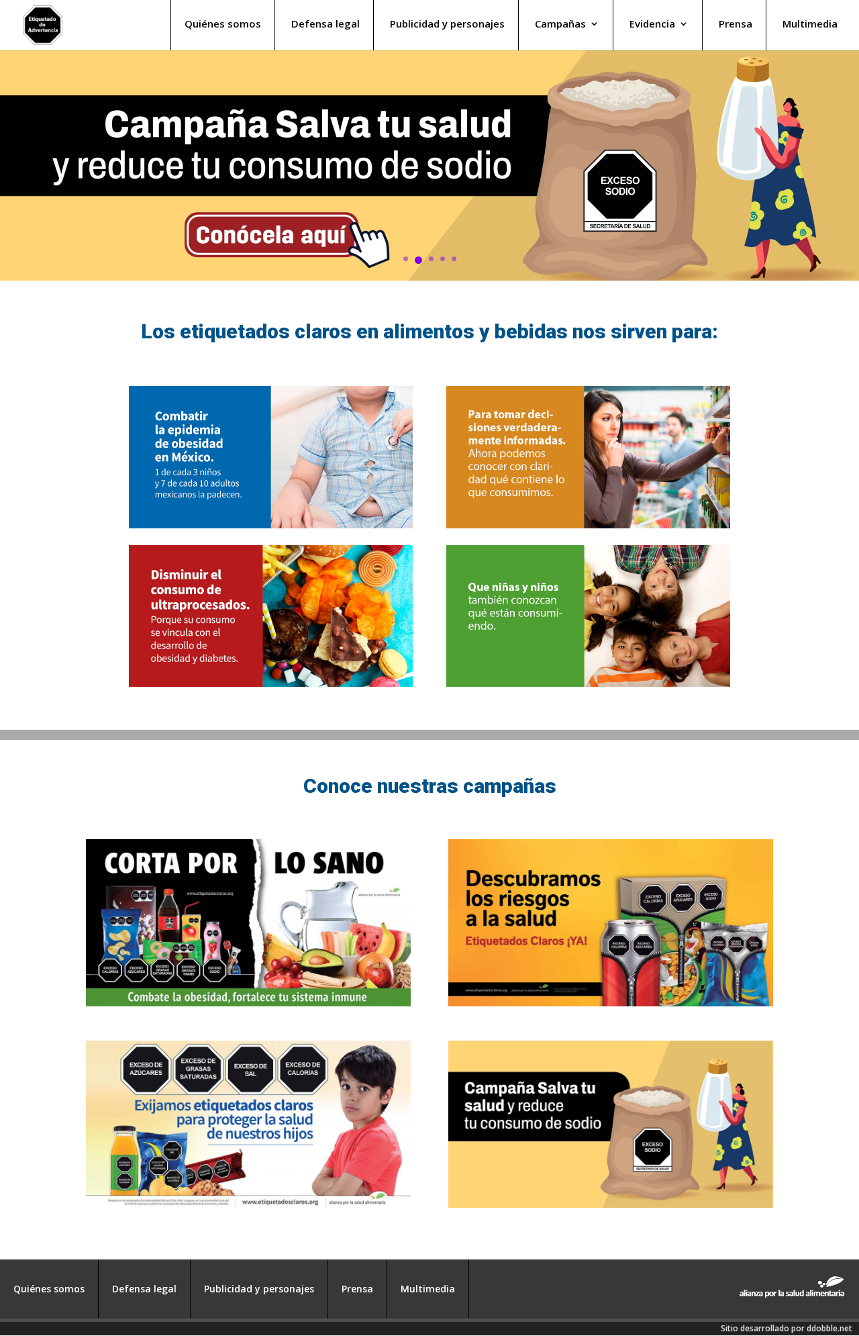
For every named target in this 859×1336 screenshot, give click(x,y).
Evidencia (652, 24)
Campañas (560, 24)
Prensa (735, 24)
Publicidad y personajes (447, 24)
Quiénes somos (223, 24)
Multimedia (810, 24)
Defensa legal (325, 24)
